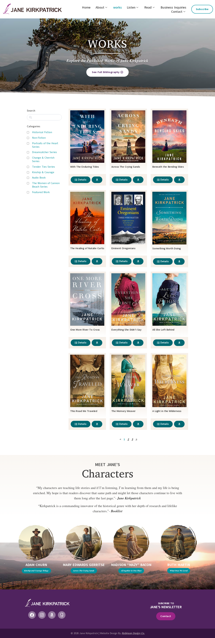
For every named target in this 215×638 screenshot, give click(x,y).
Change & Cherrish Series (43, 159)
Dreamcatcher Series (44, 152)
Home (86, 8)
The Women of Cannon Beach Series (46, 185)
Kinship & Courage (43, 172)
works (117, 8)
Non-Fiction (39, 138)
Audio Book (39, 178)
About (100, 8)
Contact (176, 12)
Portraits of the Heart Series (45, 145)
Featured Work (41, 192)
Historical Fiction (42, 132)
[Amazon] (52, 615)
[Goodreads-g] (62, 615)
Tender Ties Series (43, 167)
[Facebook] (32, 615)
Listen (131, 8)
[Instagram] (42, 615)
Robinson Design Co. (133, 633)
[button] (4, 563)
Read (148, 8)
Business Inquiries (173, 8)
